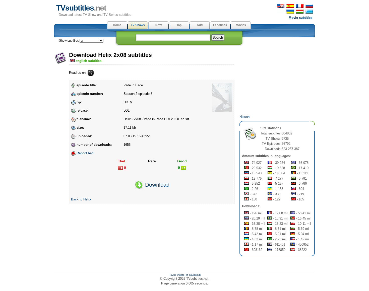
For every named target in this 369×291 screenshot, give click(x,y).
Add (200, 25)
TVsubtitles (81, 8)
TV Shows (138, 25)
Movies (241, 25)
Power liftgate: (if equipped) (185, 274)
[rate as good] (183, 168)
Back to (81, 199)
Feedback (220, 25)
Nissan (244, 117)
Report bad (85, 153)
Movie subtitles (300, 18)
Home (117, 25)
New (158, 25)
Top (178, 25)
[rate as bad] (120, 168)
